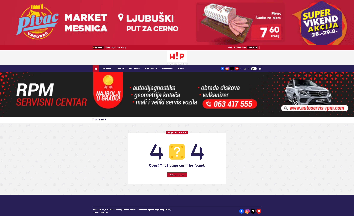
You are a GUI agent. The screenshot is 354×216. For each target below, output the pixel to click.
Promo (181, 68)
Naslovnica (106, 68)
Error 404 (102, 119)
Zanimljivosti (167, 68)
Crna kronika (151, 68)
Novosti (120, 68)
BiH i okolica (134, 68)
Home (95, 119)
